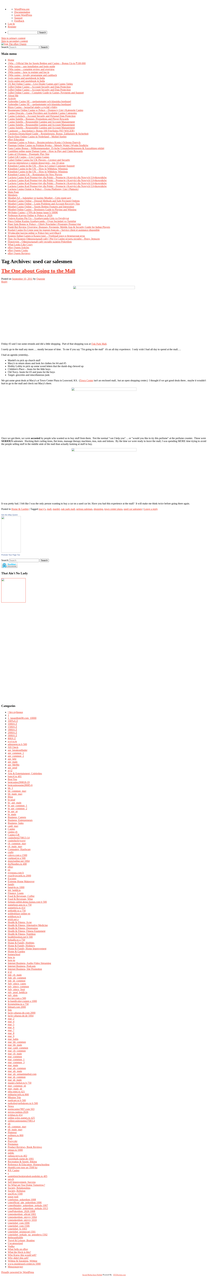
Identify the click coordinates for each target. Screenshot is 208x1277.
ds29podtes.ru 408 (17, 864)
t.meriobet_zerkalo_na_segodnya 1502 (27, 1234)
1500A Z (12, 726)
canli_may (13, 826)
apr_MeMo (13, 764)
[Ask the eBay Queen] (11, 551)
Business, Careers (17, 817)
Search (4, 47)
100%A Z (13, 721)
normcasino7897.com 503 (21, 1109)
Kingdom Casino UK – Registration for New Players (35, 174)
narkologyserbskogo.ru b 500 (23, 1103)
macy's (42, 509)
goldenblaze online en (19, 913)
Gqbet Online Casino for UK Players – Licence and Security (39, 160)
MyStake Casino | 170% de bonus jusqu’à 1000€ (33, 212)
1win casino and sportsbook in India (26, 78)
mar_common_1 (16, 1059)
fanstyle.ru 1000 (16, 887)
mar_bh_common (17, 1042)
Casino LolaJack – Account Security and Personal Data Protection (42, 116)
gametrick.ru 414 (16, 907)
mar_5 (11, 1024)
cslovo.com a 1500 (17, 855)
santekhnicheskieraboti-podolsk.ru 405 (27, 1176)
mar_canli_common (18, 1047)
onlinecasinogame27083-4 (21, 1120)
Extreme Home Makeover (21, 881)
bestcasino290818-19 (19, 782)
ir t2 (10, 972)
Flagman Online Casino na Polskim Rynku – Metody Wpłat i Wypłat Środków (48, 145)
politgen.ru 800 (15, 1135)
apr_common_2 (16, 756)
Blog (10, 796)
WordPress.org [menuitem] (21, 9)
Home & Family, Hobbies (21, 942)
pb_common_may (17, 1126)
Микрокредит (15, 1266)
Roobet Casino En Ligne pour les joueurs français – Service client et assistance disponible (54, 230)
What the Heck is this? (19, 1252)
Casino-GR (14, 834)
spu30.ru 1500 (15, 1193)
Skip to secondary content (14, 41)
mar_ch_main (15, 1053)
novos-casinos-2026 (18, 1112)
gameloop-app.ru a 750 (20, 904)
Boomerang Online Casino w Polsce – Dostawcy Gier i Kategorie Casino (45, 110)
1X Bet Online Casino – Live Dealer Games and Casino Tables (40, 84)
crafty (11, 852)
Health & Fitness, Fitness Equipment (26, 931)
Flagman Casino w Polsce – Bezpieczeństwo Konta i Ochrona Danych (44, 142)
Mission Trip (14, 1097)
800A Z (12, 738)
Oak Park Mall (98, 343)
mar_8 (11, 1033)
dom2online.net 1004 (19, 861)
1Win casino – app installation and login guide (31, 66)
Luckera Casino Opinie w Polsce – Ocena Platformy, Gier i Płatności (43, 189)
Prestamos (13, 1144)
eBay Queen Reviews (19, 253)
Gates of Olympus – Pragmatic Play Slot (28, 154)
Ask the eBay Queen (9, 515)
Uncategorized (15, 1243)
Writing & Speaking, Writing (22, 1260)
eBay (10, 866)
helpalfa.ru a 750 (16, 939)
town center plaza (113, 509)
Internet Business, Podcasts (22, 966)
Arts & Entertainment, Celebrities (25, 773)
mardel (56, 509)
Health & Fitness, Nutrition (22, 934)
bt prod (11, 799)
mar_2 (11, 1018)
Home (11, 60)
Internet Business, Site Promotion (25, 969)
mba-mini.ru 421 (16, 1091)
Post (10, 1138)
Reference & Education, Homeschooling (28, 1164)
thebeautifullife (15, 1237)
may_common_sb (17, 1085)
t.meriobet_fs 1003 (17, 1228)
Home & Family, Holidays (21, 945)
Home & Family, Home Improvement (27, 948)
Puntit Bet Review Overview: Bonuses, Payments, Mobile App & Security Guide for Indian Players (59, 227)
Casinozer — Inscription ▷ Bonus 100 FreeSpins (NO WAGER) (41, 130)
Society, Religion (16, 1190)
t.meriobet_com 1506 (19, 1225)
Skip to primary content (13, 38)
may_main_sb (15, 1088)
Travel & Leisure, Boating (21, 1240)
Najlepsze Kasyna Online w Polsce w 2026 (30, 215)
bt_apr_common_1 (17, 805)
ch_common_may (17, 843)
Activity (12, 98)
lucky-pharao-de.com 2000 (21, 1012)
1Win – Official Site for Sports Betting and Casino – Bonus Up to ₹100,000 (47, 63)
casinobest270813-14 (19, 837)
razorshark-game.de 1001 (21, 1158)
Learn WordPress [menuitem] (23, 15)
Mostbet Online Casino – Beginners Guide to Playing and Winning (42, 209)
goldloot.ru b (14, 916)
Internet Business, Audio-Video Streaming (29, 963)
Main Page (13, 192)
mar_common (15, 1056)
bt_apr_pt (13, 811)
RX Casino (13, 1170)
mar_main (13, 1065)
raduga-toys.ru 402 (17, 1155)
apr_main (12, 761)
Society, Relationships (19, 1188)
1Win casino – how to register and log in (28, 72)
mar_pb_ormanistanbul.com (22, 1074)
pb (9, 1123)
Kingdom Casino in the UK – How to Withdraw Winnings (38, 168)
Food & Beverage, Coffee (21, 896)
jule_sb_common (16, 980)
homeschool (14, 954)
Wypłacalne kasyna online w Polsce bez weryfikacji (34, 233)
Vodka (11, 1246)
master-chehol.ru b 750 (19, 1082)
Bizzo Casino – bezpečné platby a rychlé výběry (32, 107)
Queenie (40, 278)
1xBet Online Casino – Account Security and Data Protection (39, 86)
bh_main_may (15, 794)
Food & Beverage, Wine (20, 899)
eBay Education (16, 139)
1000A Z (12, 723)
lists (10, 1009)
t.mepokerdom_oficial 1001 (22, 1214)
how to (11, 957)
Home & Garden (20, 509)
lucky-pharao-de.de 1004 (20, 1015)
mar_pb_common (17, 1068)
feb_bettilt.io (14, 890)
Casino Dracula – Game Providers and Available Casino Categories (42, 113)
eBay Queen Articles (18, 247)
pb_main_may (15, 1129)
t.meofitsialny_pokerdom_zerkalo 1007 (28, 1205)
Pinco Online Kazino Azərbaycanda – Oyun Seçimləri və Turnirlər (42, 221)
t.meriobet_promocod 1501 (22, 1231)
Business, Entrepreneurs (20, 820)
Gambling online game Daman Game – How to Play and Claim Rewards (45, 151)
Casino (11, 829)
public (11, 1153)
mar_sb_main (15, 1080)
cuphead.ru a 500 (17, 858)
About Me (13, 95)
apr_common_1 (16, 753)
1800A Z (12, 729)
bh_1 (10, 788)
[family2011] (13, 601)
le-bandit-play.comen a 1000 (22, 1001)
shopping (98, 509)
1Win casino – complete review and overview (31, 69)
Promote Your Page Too (10, 555)
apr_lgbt (12, 759)
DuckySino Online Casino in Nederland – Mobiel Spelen (37, 136)
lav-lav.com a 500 (17, 998)
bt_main (12, 814)
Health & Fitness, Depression (23, 928)
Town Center (86, 380)
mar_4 (11, 1021)
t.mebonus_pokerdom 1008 (22, 1199)
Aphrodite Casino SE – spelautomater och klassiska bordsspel (39, 101)
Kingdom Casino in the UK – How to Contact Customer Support (41, 165)
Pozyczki (12, 1141)
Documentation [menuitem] (22, 12)
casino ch (12, 831)
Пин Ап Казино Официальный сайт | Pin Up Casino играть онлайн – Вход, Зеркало (54, 238)
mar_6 (11, 1027)
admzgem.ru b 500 (17, 744)
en (9, 869)
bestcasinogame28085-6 (20, 785)
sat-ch (11, 1179)
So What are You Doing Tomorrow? (26, 1185)
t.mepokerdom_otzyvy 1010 (22, 1220)
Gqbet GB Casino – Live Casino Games (28, 157)
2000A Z (12, 732)
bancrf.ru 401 (15, 776)
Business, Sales (16, 823)
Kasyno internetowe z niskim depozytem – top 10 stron (36, 162)
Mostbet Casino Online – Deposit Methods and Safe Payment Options (44, 200)
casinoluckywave (17, 840)
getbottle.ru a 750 (17, 910)
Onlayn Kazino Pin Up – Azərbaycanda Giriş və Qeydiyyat (38, 218)
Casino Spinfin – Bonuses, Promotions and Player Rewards (38, 119)
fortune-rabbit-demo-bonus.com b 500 (27, 902)
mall (49, 509)
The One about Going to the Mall (38, 271)
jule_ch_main (15, 974)
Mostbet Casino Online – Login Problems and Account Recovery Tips (44, 203)
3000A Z (12, 735)
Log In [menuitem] (11, 23)
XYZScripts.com (119, 1275)
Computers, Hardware (19, 849)
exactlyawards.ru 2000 (19, 875)
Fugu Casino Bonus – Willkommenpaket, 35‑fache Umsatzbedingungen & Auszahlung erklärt (56, 148)
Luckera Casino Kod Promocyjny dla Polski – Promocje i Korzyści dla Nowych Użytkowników (57, 177)
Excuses (12, 878)
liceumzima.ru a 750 (18, 1004)
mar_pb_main (15, 1071)
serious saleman (84, 509)
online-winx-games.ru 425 (21, 1117)
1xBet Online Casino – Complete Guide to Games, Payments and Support (46, 92)
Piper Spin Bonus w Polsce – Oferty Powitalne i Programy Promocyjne (44, 224)
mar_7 (11, 1030)
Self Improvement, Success (22, 1182)
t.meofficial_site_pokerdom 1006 (25, 1202)
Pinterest (12, 1132)
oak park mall (68, 509)
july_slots (13, 995)
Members (12, 195)
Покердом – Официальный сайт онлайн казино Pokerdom (40, 241)
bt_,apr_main (14, 802)
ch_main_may (15, 846)
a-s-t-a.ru (12, 741)
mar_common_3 (16, 1062)
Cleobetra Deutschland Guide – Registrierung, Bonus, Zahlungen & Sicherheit (48, 133)
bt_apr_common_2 (17, 808)
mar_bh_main (15, 1045)
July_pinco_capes (17, 983)
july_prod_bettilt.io (17, 992)
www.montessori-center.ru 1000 (24, 1263)
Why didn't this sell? (18, 1258)
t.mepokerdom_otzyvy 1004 (22, 1217)
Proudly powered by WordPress (17, 1272)
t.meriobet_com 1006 (19, 1223)
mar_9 (11, 1036)
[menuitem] (107, 32)
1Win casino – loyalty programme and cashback (32, 75)
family (11, 884)
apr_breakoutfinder (17, 750)
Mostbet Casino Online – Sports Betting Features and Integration (41, 206)
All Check (13, 747)
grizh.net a (13, 919)
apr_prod (12, 767)
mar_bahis (13, 1039)
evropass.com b (16, 872)
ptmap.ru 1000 (15, 1150)
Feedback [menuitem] (19, 20)
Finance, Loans (16, 893)
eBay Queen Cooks (18, 250)
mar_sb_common (17, 1077)
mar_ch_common (17, 1050)
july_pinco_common (18, 986)
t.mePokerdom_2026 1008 (21, 1211)
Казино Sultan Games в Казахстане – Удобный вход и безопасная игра (46, 235)
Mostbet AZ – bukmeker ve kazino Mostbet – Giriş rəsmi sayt (39, 198)
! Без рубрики (15, 712)
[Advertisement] (11, 651)
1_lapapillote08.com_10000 (22, 718)
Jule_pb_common (17, 977)
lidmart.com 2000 (17, 1007)
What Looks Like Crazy (20, 244)
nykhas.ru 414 (15, 1115)
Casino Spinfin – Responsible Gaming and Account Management (41, 121)
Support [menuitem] (18, 18)
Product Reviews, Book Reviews (25, 1147)
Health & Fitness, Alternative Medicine (28, 925)
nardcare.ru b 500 (17, 1100)
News (11, 1106)
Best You (12, 779)
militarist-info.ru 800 (18, 1094)
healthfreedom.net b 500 (20, 937)
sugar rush (13, 1196)
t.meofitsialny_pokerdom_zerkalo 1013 (28, 1208)
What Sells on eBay (18, 1249)
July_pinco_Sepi (16, 989)
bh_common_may (17, 791)
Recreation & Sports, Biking (22, 1161)
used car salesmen (133, 509)
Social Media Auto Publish (92, 1275)
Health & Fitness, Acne (20, 922)
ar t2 (10, 770)
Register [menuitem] (12, 26)
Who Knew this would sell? (22, 1255)
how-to (11, 960)
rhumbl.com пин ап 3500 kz (22, 1167)
